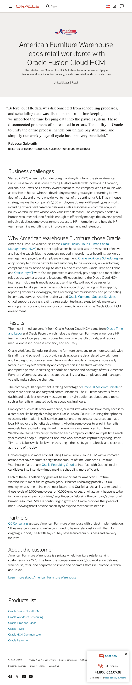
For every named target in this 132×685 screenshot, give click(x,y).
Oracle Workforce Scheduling (98, 258)
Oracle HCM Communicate (100, 387)
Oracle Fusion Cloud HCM (24, 611)
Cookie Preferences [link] (68, 659)
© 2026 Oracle (15, 659)
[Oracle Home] (27, 6)
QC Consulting (18, 523)
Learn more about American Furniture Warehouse (42, 577)
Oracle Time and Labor (22, 623)
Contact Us (54, 665)
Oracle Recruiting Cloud (58, 465)
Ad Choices (85, 659)
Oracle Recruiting (18, 640)
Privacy (32, 659)
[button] (10, 6)
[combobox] (73, 6)
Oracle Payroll (23, 273)
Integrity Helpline (37, 665)
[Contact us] (122, 6)
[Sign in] (115, 6)
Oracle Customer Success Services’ (92, 296)
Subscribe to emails (17, 665)
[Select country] (108, 6)
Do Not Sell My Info (47, 659)
